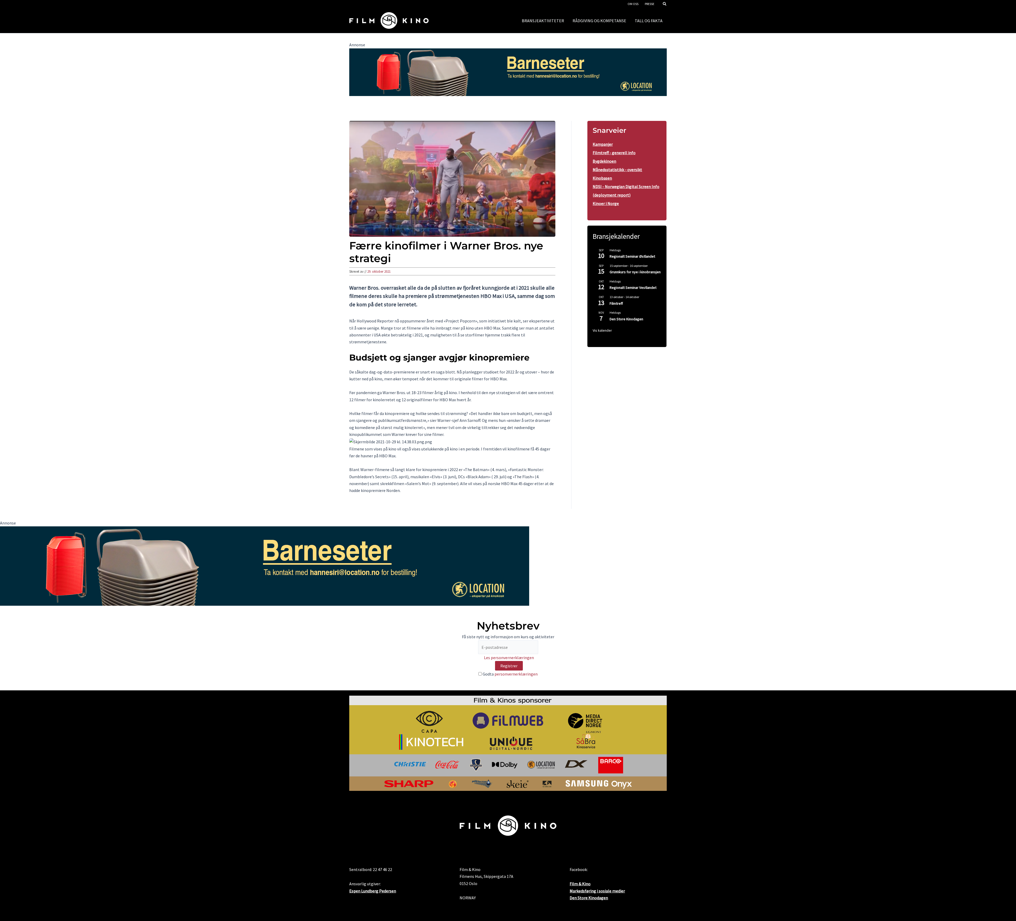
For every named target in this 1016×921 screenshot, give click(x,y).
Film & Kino (580, 883)
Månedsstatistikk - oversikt (617, 169)
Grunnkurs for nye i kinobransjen (635, 272)
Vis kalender (602, 330)
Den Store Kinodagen (626, 319)
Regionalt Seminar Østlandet (632, 256)
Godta (510, 674)
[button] (665, 4)
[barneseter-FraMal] (508, 71)
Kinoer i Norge (606, 203)
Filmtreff (616, 303)
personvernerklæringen (516, 674)
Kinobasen (602, 178)
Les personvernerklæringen (509, 657)
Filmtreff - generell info (614, 152)
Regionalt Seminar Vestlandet (633, 287)
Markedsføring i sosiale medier (597, 890)
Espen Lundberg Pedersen (372, 890)
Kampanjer (603, 144)
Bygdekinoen (604, 161)
